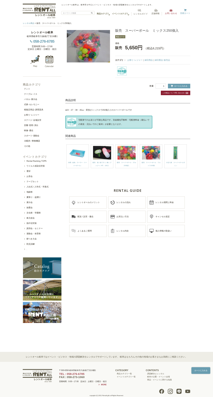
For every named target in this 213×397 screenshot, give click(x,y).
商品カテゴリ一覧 (124, 374)
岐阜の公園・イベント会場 (158, 377)
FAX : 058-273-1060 (72, 377)
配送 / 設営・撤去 (85, 216)
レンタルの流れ (123, 202)
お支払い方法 (122, 216)
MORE (104, 385)
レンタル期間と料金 (164, 202)
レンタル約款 (122, 231)
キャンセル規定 (162, 216)
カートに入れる (180, 86)
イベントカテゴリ (120, 13)
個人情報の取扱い (163, 231)
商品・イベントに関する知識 (159, 380)
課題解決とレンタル (155, 374)
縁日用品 (149, 60)
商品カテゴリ (103, 13)
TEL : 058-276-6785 (71, 373)
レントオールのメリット (89, 202)
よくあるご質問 (85, 231)
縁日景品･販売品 (162, 60)
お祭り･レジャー (135, 60)
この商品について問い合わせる (173, 93)
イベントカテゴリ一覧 (126, 377)
